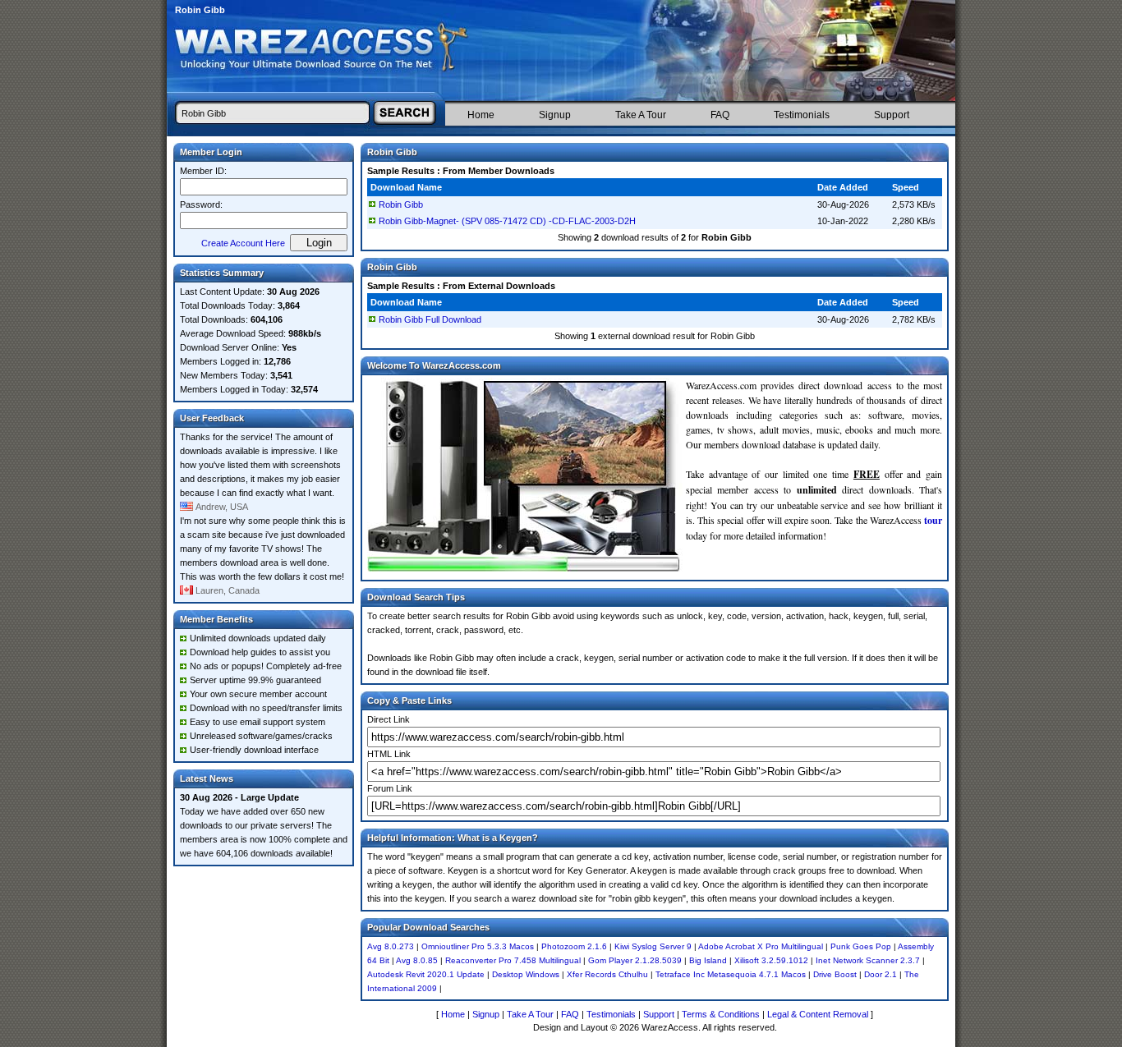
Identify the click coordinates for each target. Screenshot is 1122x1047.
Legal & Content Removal (817, 1014)
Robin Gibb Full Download (430, 319)
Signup (555, 115)
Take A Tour (640, 115)
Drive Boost (835, 974)
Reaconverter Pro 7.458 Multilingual (513, 960)
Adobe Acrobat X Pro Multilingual (760, 946)
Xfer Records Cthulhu (607, 974)
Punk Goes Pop (860, 946)
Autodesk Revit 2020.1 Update (426, 974)
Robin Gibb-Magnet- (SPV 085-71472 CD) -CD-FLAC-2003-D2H (507, 221)
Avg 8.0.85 (417, 960)
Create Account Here (243, 243)
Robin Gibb (401, 204)
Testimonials (802, 115)
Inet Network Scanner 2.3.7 (868, 960)
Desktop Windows (525, 974)
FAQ (719, 115)
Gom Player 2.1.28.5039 (635, 960)
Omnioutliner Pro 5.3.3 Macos (477, 946)
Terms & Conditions (721, 1014)
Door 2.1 (880, 974)
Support (891, 115)
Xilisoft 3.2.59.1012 (771, 960)
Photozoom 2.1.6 (574, 946)
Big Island (708, 960)
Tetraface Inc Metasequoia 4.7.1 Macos (730, 974)
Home (480, 115)
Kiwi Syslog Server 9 (653, 946)
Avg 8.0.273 (390, 946)
